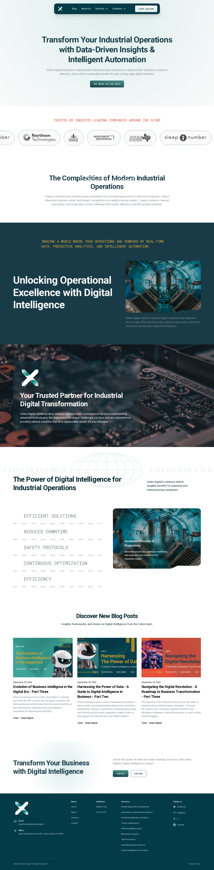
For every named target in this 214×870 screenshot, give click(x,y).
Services (74, 818)
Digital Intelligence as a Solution (134, 850)
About (73, 812)
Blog (74, 8)
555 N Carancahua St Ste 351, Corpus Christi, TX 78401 (41, 834)
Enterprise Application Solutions (134, 818)
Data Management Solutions (133, 845)
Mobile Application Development (135, 807)
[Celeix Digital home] (41, 808)
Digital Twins (101, 807)
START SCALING (146, 8)
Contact (74, 823)
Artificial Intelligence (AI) (131, 828)
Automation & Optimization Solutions (137, 812)
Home (73, 807)
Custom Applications (130, 823)
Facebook (181, 807)
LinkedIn (180, 825)
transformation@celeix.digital (30, 824)
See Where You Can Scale (107, 84)
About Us (86, 8)
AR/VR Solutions (128, 839)
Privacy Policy (194, 864)
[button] (101, 9)
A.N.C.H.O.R (101, 812)
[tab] (57, 516)
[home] (60, 8)
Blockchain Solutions (130, 834)
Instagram (181, 813)
